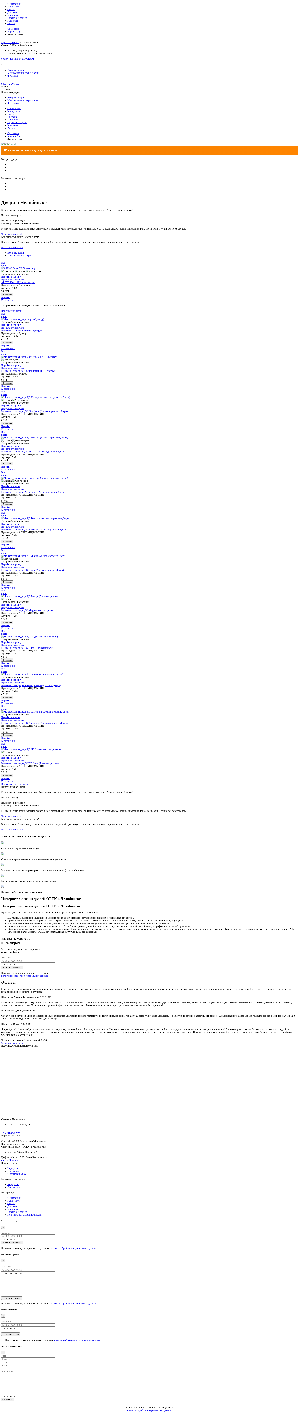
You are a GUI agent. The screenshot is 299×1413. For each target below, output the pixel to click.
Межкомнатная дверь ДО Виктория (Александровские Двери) (34, 529)
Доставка (12, 12)
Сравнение (13, 28)
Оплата (11, 9)
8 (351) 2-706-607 (10, 42)
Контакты (12, 20)
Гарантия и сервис (17, 18)
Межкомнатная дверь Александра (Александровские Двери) (33, 492)
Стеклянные (14, 1187)
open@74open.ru (9, 58)
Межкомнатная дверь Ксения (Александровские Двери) (31, 685)
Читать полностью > (12, 234)
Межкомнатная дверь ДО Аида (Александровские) (28, 647)
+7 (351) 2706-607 (10, 1132)
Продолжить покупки (12, 279)
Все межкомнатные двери (15, 784)
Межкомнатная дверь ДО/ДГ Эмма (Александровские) (30, 763)
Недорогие (13, 1168)
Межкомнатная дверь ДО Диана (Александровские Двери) (32, 570)
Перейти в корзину (11, 276)
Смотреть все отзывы (12, 1043)
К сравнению (8, 300)
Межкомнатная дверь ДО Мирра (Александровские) (29, 610)
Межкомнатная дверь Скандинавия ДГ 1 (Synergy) (28, 371)
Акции (11, 23)
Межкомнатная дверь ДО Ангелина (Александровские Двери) (34, 723)
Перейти (5, 297)
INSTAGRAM (26, 58)
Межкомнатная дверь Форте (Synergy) (21, 330)
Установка (12, 15)
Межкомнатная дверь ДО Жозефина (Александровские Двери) (34, 411)
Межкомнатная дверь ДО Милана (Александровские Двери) (33, 451)
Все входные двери (11, 311)
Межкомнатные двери (19, 255)
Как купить (13, 6)
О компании (14, 3)
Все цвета (4, 264)
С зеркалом (13, 1171)
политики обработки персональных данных (24, 975)
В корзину (7, 294)
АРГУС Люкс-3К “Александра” (18, 282)
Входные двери (15, 252)
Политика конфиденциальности (24, 1214)
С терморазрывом (16, 1174)
